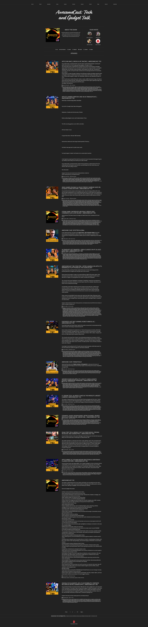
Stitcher (86, 49)
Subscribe (115, 4)
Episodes (48, 4)
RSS (57, 49)
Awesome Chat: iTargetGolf (72, 362)
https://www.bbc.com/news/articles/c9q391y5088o (73, 515)
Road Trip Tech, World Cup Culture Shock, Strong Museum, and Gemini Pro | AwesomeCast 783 (80, 433)
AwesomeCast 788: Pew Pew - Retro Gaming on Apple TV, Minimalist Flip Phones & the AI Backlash (82, 267)
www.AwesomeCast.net (75, 36)
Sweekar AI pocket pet (75, 165)
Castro (69, 49)
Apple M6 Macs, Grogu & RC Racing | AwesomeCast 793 (81, 61)
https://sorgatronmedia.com (68, 304)
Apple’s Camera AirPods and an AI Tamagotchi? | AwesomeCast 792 (79, 97)
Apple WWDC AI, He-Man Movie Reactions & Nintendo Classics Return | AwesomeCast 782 (81, 460)
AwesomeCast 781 (68, 480)
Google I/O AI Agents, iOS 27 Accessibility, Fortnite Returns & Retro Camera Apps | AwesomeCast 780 (80, 583)
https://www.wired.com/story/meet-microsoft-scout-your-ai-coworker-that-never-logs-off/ (81, 564)
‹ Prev (66, 612)
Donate (82, 4)
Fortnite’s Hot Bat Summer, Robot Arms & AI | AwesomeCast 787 (78, 322)
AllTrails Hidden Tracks (67, 129)
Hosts (57, 4)
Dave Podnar (98, 44)
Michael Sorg (89, 44)
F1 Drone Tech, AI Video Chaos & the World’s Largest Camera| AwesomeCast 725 (81, 396)
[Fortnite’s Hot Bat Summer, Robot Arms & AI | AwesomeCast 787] (52, 327)
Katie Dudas (98, 37)
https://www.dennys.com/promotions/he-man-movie (73, 493)
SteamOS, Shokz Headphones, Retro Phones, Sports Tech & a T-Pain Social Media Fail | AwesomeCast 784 (81, 416)
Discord (106, 4)
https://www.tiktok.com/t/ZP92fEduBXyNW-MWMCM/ (73, 498)
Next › (82, 612)
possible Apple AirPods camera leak (89, 165)
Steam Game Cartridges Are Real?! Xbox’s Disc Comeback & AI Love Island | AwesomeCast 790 (79, 212)
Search (90, 4)
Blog (98, 4)
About (40, 4)
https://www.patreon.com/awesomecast (70, 174)
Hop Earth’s (64, 106)
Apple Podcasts (63, 49)
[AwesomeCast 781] (52, 486)
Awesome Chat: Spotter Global (73, 230)
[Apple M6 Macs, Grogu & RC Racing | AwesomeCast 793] (52, 67)
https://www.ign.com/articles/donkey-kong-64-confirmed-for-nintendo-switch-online (80, 544)
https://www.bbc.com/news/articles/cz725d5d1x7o (73, 510)
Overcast (75, 49)
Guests (65, 4)
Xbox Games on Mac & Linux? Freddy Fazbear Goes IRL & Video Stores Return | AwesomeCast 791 (81, 188)
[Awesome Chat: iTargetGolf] (52, 367)
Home (32, 4)
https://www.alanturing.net (68, 504)
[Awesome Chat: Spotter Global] (52, 236)
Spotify (80, 49)
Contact (73, 4)
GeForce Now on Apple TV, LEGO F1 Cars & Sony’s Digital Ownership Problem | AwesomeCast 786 (79, 379)
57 (77, 612)
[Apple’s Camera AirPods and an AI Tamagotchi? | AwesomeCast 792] (52, 102)
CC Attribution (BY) (94, 615)
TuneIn (91, 49)
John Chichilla (90, 37)
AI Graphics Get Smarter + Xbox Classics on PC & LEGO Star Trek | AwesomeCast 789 (81, 250)
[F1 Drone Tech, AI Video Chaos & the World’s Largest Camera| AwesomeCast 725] (52, 401)
